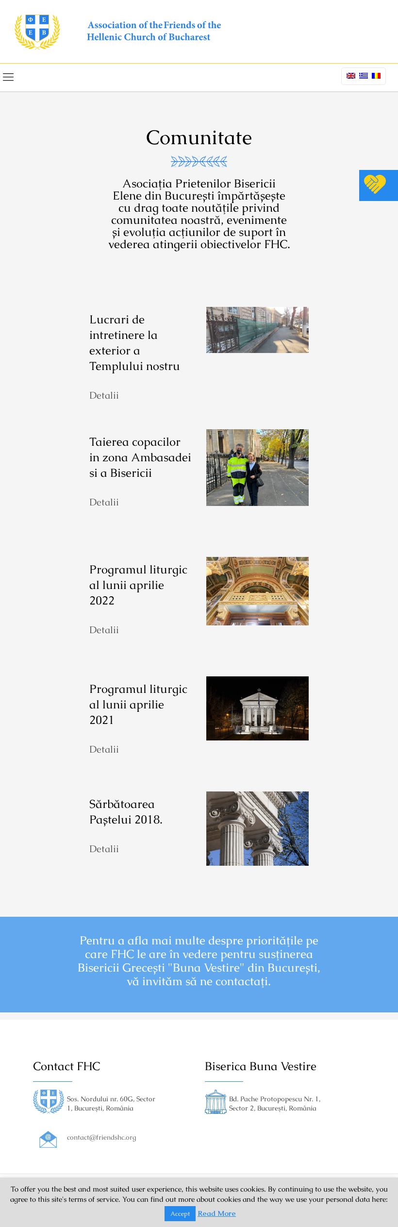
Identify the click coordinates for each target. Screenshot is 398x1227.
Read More (217, 1213)
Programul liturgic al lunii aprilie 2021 (138, 704)
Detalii (104, 395)
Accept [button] (180, 1214)
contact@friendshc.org (101, 1137)
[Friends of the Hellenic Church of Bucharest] (118, 31)
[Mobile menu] (8, 77)
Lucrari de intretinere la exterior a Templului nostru (134, 342)
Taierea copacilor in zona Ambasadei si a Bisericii (140, 457)
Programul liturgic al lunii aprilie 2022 (138, 585)
